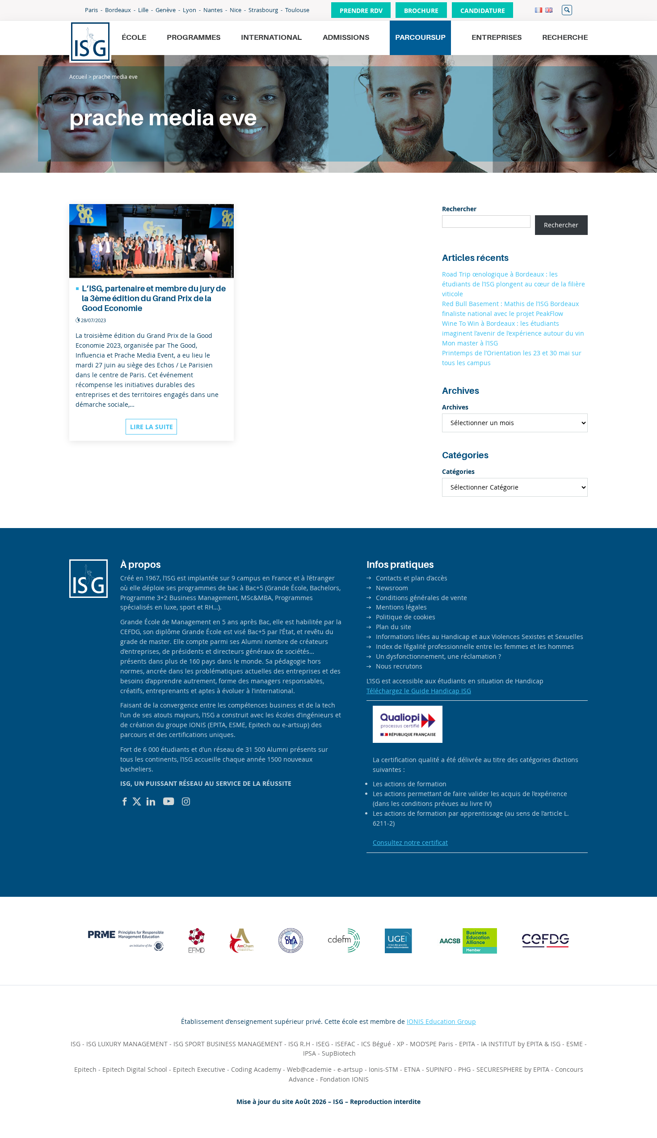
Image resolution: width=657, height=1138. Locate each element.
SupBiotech (339, 1053)
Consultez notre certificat (410, 842)
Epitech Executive (199, 1069)
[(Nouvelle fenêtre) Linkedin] (151, 801)
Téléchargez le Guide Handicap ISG (418, 690)
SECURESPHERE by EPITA (512, 1069)
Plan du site (393, 626)
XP (400, 1044)
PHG (464, 1069)
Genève (166, 10)
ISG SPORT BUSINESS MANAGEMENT (227, 1044)
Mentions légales (401, 607)
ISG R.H (299, 1044)
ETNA (412, 1069)
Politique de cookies (405, 617)
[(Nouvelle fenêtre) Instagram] (185, 801)
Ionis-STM (383, 1069)
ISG (75, 1044)
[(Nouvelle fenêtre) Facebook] (124, 801)
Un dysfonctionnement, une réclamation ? (438, 656)
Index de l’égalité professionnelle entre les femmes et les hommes (475, 646)
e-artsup (350, 1069)
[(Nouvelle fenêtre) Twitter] (136, 801)
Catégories (458, 471)
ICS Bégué (376, 1044)
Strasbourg (263, 10)
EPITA (467, 1044)
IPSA (309, 1053)
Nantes (213, 10)
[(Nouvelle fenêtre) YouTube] (169, 801)
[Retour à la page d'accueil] (90, 42)
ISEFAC (345, 1044)
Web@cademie (309, 1069)
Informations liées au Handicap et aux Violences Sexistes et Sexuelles (479, 636)
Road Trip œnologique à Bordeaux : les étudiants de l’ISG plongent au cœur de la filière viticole (513, 284)
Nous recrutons (399, 666)
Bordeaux (118, 10)
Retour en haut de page (619, 1109)
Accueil (78, 76)
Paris (91, 10)
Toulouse (297, 10)
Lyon (189, 10)
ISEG (322, 1044)
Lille (143, 10)
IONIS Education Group (441, 1021)
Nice (235, 10)
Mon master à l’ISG (470, 343)
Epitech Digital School (134, 1069)
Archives (455, 407)
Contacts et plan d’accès (411, 578)
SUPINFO (439, 1069)
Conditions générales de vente (421, 597)
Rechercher (567, 10)
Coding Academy (256, 1069)
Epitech (85, 1069)
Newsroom (392, 588)
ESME (574, 1044)
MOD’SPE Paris (431, 1044)
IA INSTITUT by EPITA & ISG (520, 1044)
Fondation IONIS (344, 1079)
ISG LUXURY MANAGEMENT (127, 1044)
